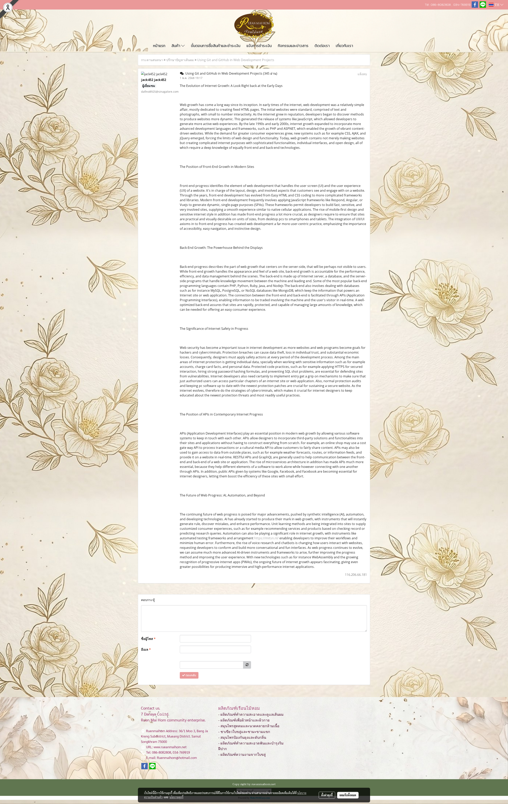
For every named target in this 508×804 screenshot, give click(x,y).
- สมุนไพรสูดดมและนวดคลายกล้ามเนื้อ (248, 726)
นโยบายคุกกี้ (176, 797)
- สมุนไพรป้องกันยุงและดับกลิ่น (242, 738)
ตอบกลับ (190, 675)
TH (497, 5)
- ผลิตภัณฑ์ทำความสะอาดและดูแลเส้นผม (251, 714)
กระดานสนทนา (152, 60)
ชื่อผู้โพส (148, 639)
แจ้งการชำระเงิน (259, 46)
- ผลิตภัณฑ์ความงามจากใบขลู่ (242, 755)
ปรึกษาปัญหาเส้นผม (180, 60)
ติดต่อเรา (322, 46)
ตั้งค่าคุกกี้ (327, 795)
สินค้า (176, 46)
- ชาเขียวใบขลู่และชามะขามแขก (244, 732)
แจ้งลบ (362, 74)
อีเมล (146, 649)
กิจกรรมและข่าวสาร (293, 46)
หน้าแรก (159, 46)
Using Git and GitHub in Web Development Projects (235, 60)
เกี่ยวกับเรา (344, 46)
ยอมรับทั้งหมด (348, 795)
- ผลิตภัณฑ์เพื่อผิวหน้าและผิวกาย (244, 720)
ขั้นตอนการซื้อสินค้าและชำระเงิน (215, 46)
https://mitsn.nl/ (266, 538)
